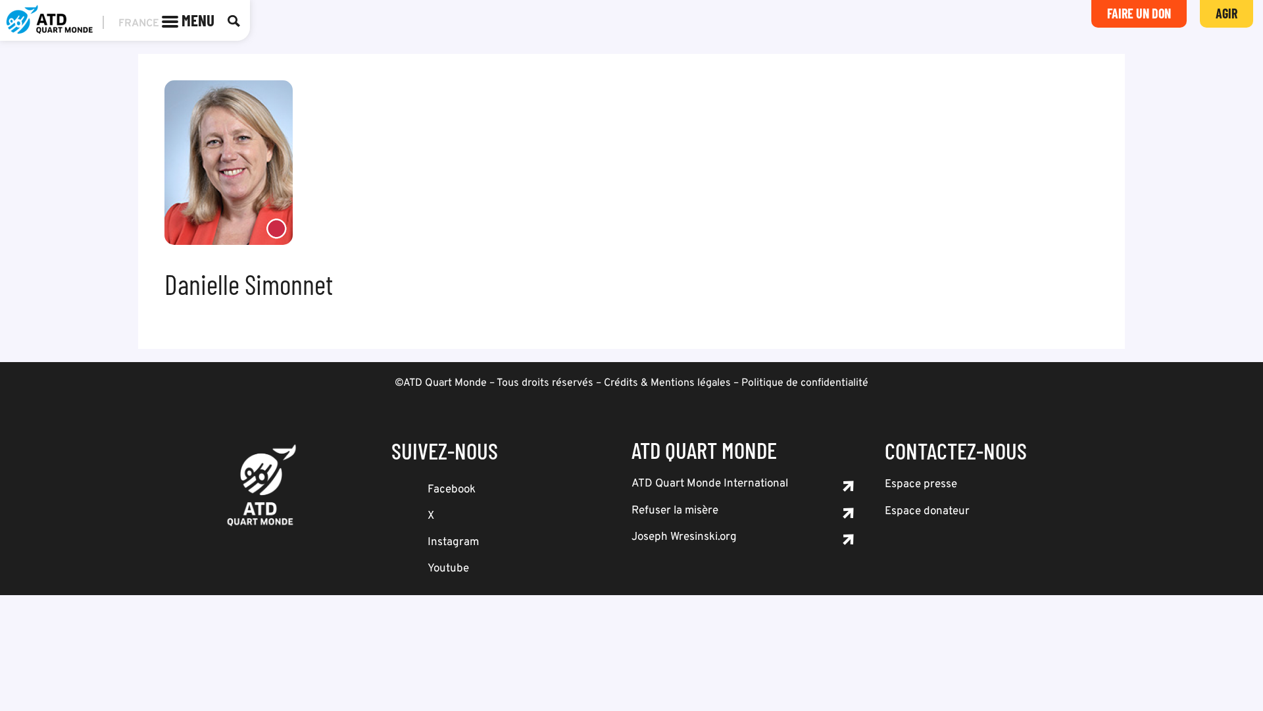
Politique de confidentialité (804, 383)
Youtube (448, 569)
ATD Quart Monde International (710, 484)
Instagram (453, 542)
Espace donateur (927, 511)
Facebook (452, 490)
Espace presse (921, 484)
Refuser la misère (675, 511)
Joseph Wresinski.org (684, 537)
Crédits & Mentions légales (667, 383)
